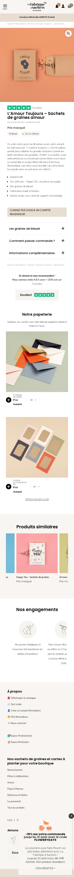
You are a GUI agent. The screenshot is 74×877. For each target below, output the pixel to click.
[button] (68, 33)
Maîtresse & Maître (17, 795)
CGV (9, 820)
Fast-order (16, 704)
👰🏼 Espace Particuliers (18, 742)
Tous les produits (16, 807)
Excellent (37, 107)
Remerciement (14, 769)
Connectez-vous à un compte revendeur (30, 212)
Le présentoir (14, 801)
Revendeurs (21, 23)
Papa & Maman (15, 788)
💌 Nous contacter (17, 723)
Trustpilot (37, 283)
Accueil (10, 23)
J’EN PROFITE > (45, 868)
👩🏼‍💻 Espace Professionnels (19, 735)
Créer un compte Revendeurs (26, 710)
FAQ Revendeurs (19, 716)
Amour (31, 23)
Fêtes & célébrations (17, 776)
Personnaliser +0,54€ (37, 499)
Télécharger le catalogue (23, 697)
